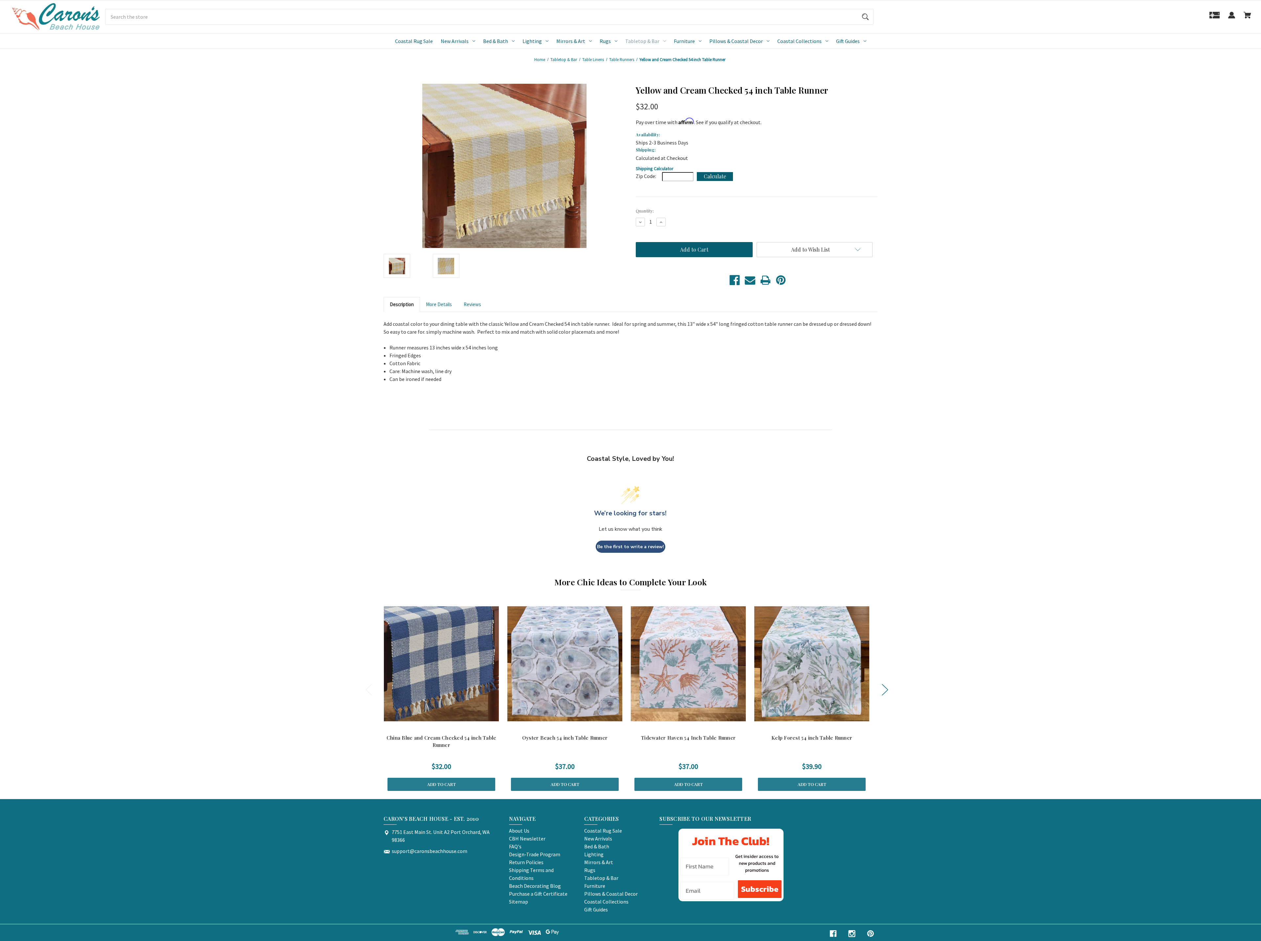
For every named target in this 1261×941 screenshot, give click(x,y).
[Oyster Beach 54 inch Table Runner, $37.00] (565, 664)
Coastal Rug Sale (414, 41)
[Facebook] (734, 280)
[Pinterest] (781, 280)
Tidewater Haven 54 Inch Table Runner (688, 737)
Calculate (715, 176)
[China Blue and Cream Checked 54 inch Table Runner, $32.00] (441, 664)
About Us (519, 830)
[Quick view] (433, 714)
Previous (368, 690)
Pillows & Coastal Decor (736, 41)
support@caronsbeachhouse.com (429, 851)
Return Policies (526, 862)
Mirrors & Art (570, 41)
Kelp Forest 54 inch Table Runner (811, 737)
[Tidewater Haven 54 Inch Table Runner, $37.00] (688, 664)
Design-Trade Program (534, 854)
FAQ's (515, 846)
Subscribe (759, 889)
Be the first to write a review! (630, 547)
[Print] (765, 280)
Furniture (684, 41)
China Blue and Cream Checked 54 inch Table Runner (442, 741)
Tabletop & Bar (642, 41)
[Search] (865, 17)
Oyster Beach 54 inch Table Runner (565, 737)
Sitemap (518, 901)
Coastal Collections (799, 41)
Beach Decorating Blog (535, 886)
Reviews (472, 304)
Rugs (605, 41)
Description (402, 304)
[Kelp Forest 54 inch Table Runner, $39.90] (812, 664)
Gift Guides (848, 41)
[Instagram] (852, 933)
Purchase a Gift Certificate (538, 893)
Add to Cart (441, 784)
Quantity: (645, 210)
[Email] (750, 280)
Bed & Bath (495, 41)
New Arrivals (455, 41)
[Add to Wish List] (450, 714)
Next (884, 690)
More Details (439, 304)
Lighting (532, 41)
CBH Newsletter (527, 838)
